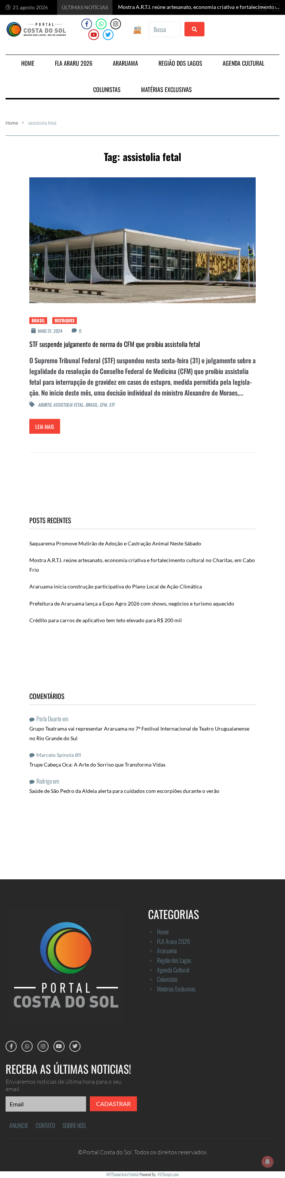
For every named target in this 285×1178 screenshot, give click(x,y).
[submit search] (194, 29)
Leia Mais (44, 426)
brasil (91, 405)
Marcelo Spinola (55, 755)
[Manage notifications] (267, 1162)
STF (112, 405)
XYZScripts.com (168, 1174)
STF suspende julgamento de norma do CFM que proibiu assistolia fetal (114, 344)
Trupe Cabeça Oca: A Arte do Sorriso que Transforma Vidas (97, 764)
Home (12, 123)
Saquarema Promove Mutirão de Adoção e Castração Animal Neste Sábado (115, 543)
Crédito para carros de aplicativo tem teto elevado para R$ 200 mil (105, 620)
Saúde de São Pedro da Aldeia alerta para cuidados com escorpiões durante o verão (124, 791)
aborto (44, 405)
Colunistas (167, 979)
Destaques (65, 320)
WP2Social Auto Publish (122, 1174)
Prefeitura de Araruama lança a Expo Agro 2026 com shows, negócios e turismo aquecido (131, 603)
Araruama (167, 950)
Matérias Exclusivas (176, 988)
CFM (103, 405)
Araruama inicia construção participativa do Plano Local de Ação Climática (115, 586)
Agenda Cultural (173, 969)
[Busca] (165, 29)
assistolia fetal (68, 405)
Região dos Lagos (174, 960)
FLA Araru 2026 (173, 941)
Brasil (38, 320)
